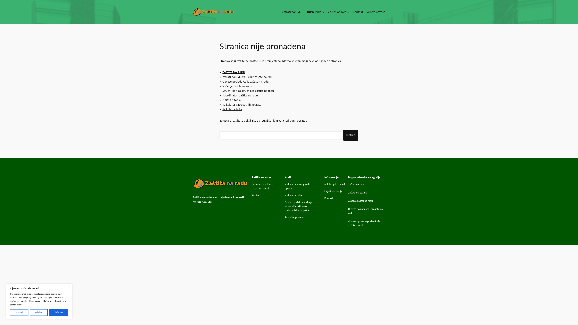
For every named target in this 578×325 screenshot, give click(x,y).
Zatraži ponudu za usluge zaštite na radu (247, 77)
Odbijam (38, 312)
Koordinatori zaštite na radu (240, 95)
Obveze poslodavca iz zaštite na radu (245, 81)
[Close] (69, 286)
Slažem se (58, 312)
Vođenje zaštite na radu (237, 86)
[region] (39, 301)
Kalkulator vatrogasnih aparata (241, 104)
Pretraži (351, 135)
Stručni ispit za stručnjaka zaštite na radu (248, 91)
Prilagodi (19, 312)
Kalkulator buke (232, 109)
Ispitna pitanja (231, 100)
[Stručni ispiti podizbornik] (323, 12)
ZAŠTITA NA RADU (233, 72)
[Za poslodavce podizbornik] (348, 12)
